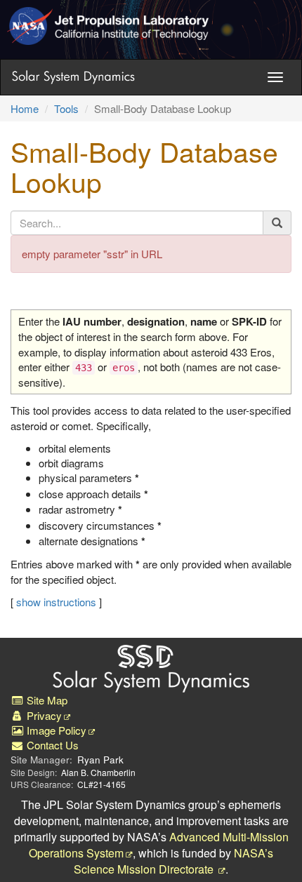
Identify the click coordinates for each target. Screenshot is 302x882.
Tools (66, 108)
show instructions (56, 601)
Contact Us (51, 744)
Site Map (45, 700)
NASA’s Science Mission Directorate (173, 861)
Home (25, 108)
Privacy (43, 715)
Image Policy (55, 730)
